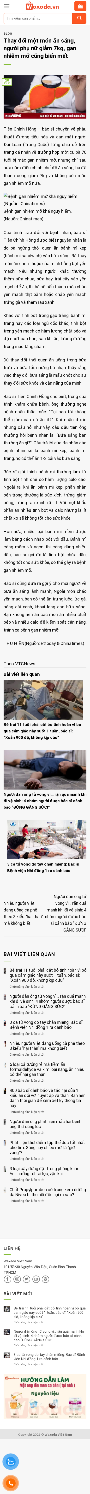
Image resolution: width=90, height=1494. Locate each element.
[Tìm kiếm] (79, 18)
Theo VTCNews (19, 663)
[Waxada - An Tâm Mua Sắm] (42, 6)
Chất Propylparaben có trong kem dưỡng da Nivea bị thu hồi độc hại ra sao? (48, 1192)
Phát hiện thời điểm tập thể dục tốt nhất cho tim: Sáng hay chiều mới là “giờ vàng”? (47, 1147)
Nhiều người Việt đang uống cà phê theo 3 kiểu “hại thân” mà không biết (47, 1046)
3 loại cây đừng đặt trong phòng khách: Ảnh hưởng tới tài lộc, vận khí (46, 1171)
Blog (8, 33)
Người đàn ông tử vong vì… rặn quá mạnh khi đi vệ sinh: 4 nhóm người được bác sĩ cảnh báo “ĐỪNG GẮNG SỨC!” (45, 801)
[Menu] (7, 6)
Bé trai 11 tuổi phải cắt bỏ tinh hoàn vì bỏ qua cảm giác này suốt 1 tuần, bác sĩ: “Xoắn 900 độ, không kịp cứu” (42, 731)
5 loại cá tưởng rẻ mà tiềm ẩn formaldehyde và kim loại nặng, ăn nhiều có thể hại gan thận (47, 1069)
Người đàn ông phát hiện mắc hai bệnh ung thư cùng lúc (45, 1124)
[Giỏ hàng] (80, 6)
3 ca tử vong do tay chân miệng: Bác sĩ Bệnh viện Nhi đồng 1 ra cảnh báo (46, 1025)
